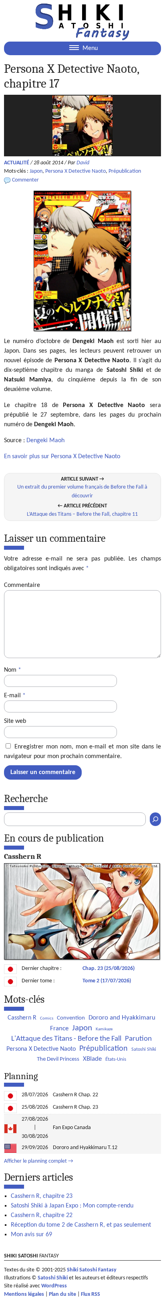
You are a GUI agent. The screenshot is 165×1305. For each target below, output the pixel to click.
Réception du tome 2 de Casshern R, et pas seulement (81, 1225)
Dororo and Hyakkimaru (122, 1017)
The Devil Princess (58, 1059)
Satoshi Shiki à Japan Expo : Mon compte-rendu (72, 1206)
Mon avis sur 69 (31, 1234)
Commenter (25, 180)
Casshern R (22, 1018)
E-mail (15, 695)
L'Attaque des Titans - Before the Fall (66, 1039)
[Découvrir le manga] (81, 958)
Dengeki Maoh (45, 440)
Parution (138, 1039)
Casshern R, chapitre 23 (41, 1196)
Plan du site (62, 1294)
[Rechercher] (155, 819)
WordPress (54, 1286)
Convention (71, 1018)
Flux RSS (90, 1294)
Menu (89, 48)
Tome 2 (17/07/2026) (106, 981)
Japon (36, 171)
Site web (15, 721)
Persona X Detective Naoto (75, 171)
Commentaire (22, 585)
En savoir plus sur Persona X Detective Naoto (62, 456)
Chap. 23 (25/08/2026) (108, 969)
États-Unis (115, 1059)
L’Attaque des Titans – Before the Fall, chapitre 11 (82, 514)
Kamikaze (104, 1029)
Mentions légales (24, 1294)
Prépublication (125, 171)
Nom (12, 670)
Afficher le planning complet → (38, 1161)
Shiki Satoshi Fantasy (92, 1270)
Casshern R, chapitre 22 (41, 1215)
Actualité (16, 163)
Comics (46, 1018)
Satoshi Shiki (143, 1049)
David (82, 163)
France (59, 1028)
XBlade (92, 1059)
